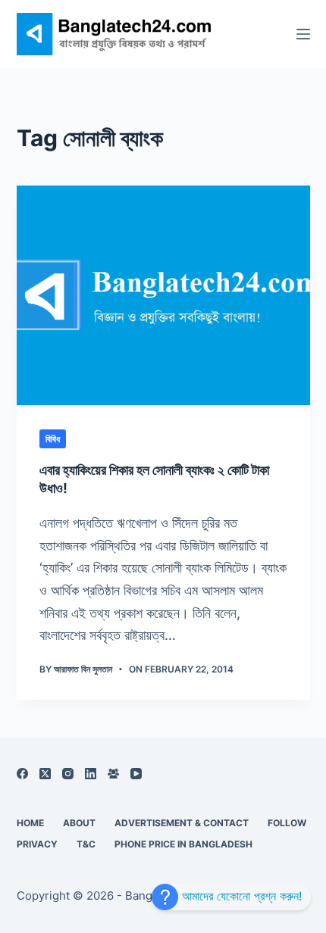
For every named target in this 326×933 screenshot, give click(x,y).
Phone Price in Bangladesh (183, 844)
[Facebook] (22, 773)
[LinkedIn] (90, 773)
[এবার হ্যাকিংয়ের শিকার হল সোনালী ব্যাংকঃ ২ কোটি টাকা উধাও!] (163, 295)
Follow (287, 822)
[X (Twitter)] (45, 773)
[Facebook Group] (113, 773)
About (79, 822)
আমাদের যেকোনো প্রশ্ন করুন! (240, 895)
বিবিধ (52, 439)
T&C (86, 844)
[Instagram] (68, 773)
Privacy (37, 844)
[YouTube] (136, 773)
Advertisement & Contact (181, 822)
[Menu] (303, 34)
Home (30, 822)
